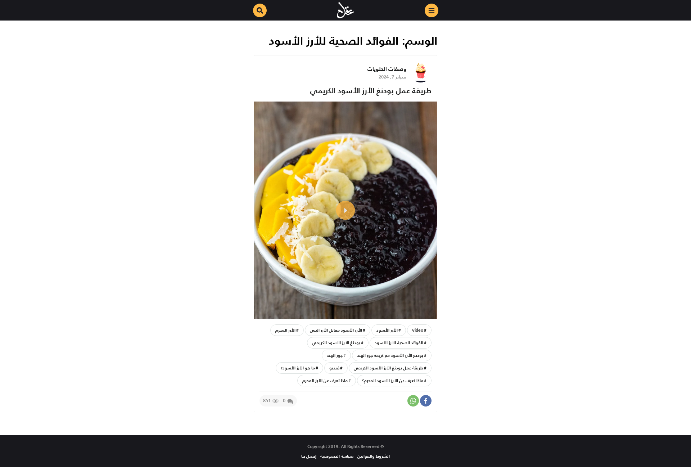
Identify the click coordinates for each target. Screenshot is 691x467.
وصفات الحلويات (386, 68)
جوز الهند (335, 355)
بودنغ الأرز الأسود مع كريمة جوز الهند (390, 355)
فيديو (334, 367)
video (417, 330)
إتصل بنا (308, 456)
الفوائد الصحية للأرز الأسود (399, 342)
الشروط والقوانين (373, 456)
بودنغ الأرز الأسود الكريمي (336, 342)
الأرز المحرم (285, 330)
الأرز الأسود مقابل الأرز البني (336, 330)
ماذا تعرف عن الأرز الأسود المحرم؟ (392, 380)
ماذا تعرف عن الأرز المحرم (325, 380)
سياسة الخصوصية (336, 456)
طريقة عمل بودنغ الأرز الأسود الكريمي (371, 90)
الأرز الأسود (387, 330)
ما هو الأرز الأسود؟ (298, 367)
